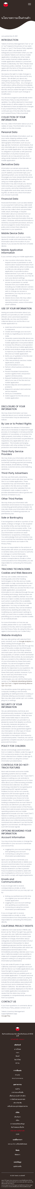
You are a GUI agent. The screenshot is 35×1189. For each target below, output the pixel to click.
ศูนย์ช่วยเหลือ (17, 1166)
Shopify (17, 1075)
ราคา (17, 1053)
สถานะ (17, 1063)
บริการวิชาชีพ (17, 1103)
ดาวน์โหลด (17, 1049)
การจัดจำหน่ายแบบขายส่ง (17, 1099)
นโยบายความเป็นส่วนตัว (17, 1131)
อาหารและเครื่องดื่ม (17, 1092)
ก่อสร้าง (17, 1089)
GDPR (17, 1134)
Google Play (5, 1016)
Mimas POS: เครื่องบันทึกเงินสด (17, 1144)
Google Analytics (25, 641)
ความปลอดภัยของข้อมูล (17, 1124)
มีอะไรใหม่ (17, 1060)
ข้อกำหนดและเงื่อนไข (17, 1127)
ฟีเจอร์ (17, 1056)
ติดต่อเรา (17, 1155)
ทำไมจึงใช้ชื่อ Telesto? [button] (17, 1039)
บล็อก (17, 1120)
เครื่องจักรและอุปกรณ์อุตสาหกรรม (17, 1106)
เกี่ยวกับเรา (17, 1117)
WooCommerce (17, 1078)
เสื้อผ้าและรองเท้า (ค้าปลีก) (18, 1096)
